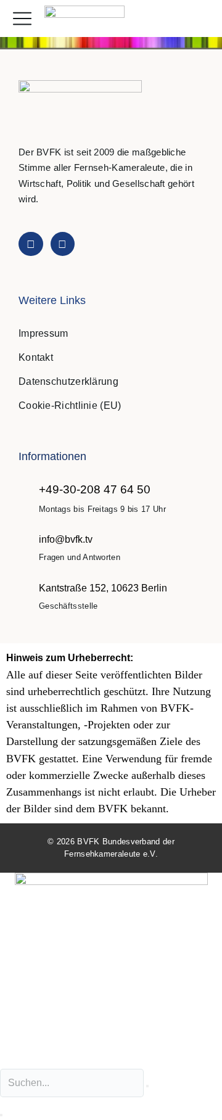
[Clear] (147, 1086)
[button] (199, 19)
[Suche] (1, 1115)
